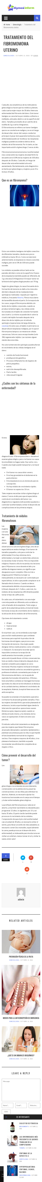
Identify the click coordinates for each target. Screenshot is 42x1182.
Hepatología (23, 1159)
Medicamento (24, 1127)
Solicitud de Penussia (28, 1123)
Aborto (20, 297)
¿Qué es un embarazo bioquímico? (21, 1055)
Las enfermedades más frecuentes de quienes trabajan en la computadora (28, 1140)
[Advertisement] (21, 80)
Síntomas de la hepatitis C (25, 1154)
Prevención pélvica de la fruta (21, 956)
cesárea (5, 326)
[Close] (6, 1117)
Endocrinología (24, 1175)
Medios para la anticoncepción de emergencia (21, 1018)
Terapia (22, 1148)
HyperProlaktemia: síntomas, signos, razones (27, 1169)
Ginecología (9, 56)
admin (35, 56)
